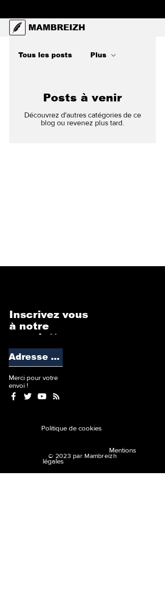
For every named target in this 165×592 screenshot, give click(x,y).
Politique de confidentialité (92, 483)
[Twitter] (27, 396)
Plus (98, 55)
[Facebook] (13, 396)
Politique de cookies (73, 428)
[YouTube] (42, 396)
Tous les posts (45, 55)
